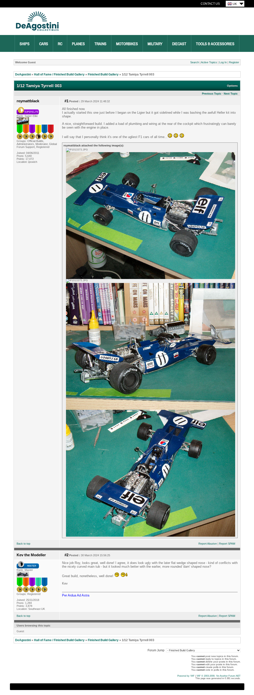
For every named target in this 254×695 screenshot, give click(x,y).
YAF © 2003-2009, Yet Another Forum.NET (218, 676)
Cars (43, 43)
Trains (100, 43)
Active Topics (209, 62)
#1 (66, 101)
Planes (78, 43)
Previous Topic (211, 93)
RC (60, 43)
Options (232, 85)
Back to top (23, 543)
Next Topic (231, 93)
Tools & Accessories (215, 43)
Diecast (179, 43)
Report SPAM (227, 543)
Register (234, 62)
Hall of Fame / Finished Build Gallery (59, 74)
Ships (25, 43)
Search (194, 62)
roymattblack (28, 101)
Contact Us (210, 3)
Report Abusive (207, 543)
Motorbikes (127, 43)
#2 (66, 555)
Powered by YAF (185, 676)
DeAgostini (23, 74)
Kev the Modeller (31, 555)
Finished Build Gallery (103, 74)
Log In (223, 62)
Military (155, 43)
